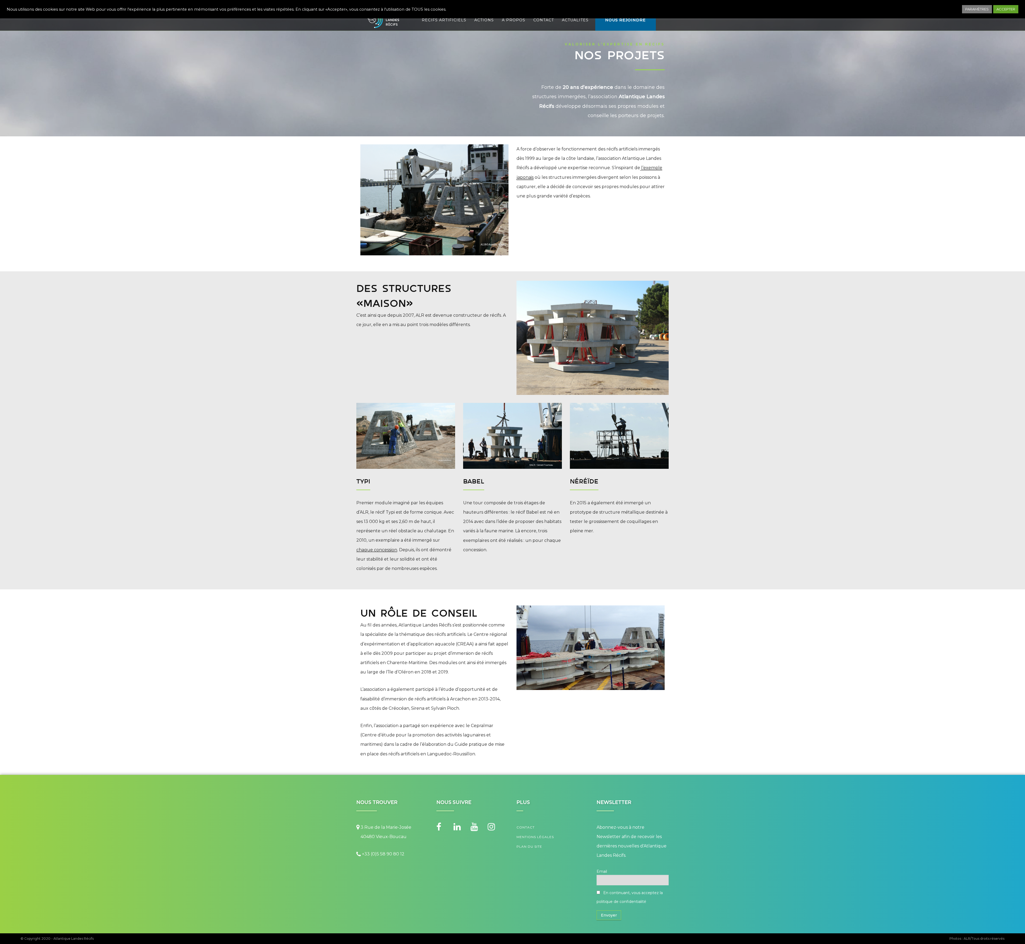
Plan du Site (529, 846)
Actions (484, 20)
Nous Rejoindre (625, 20)
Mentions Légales (535, 837)
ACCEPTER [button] (1005, 9)
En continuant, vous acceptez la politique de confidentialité (630, 897)
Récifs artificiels (444, 20)
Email (602, 871)
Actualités (575, 20)
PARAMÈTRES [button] (977, 9)
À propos (513, 20)
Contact (543, 20)
